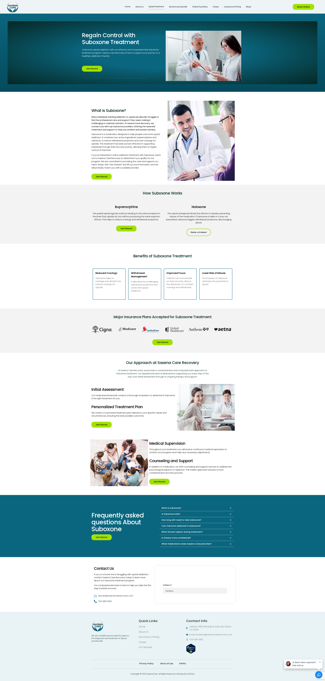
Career (216, 7)
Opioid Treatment (156, 6)
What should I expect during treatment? (182, 531)
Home (127, 6)
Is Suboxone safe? (170, 514)
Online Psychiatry (200, 7)
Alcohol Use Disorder (178, 7)
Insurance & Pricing (232, 7)
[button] (196, 508)
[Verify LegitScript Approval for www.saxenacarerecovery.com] (191, 653)
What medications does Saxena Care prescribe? (186, 543)
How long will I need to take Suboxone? (181, 519)
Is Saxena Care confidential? (176, 537)
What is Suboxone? (171, 508)
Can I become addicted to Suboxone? (181, 525)
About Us (139, 7)
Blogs (248, 7)
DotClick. (191, 674)
